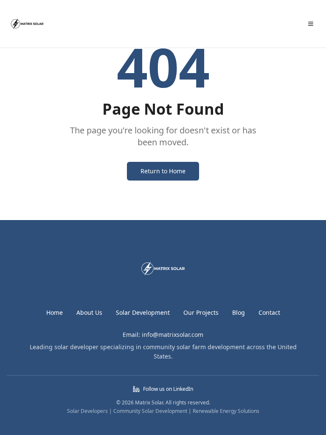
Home (54, 312)
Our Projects (201, 312)
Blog (238, 312)
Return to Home (163, 171)
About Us (89, 312)
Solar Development (143, 312)
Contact (269, 312)
